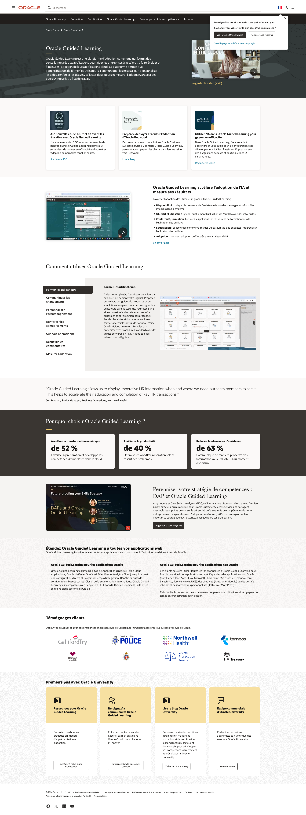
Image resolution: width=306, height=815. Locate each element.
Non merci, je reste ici (262, 34)
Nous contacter (227, 766)
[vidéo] (88, 216)
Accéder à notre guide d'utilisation (71, 765)
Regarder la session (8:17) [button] (169, 525)
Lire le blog (128, 159)
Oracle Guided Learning (121, 19)
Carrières (188, 792)
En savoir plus (161, 242)
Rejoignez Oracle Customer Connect (126, 765)
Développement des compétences (159, 19)
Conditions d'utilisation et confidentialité (82, 792)
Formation (77, 19)
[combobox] (153, 7)
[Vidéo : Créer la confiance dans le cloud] (226, 59)
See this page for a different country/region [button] (235, 43)
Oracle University (56, 19)
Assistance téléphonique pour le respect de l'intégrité (68, 796)
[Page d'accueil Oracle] (29, 8)
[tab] (68, 290)
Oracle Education (72, 30)
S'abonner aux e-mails (204, 792)
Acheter (188, 19)
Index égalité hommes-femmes (115, 792)
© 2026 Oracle (52, 792)
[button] (13, 8)
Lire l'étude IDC (58, 159)
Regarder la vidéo (205, 162)
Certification (95, 19)
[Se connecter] (286, 8)
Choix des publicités (173, 792)
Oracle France (52, 30)
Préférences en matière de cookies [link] (146, 792)
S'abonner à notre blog (176, 766)
